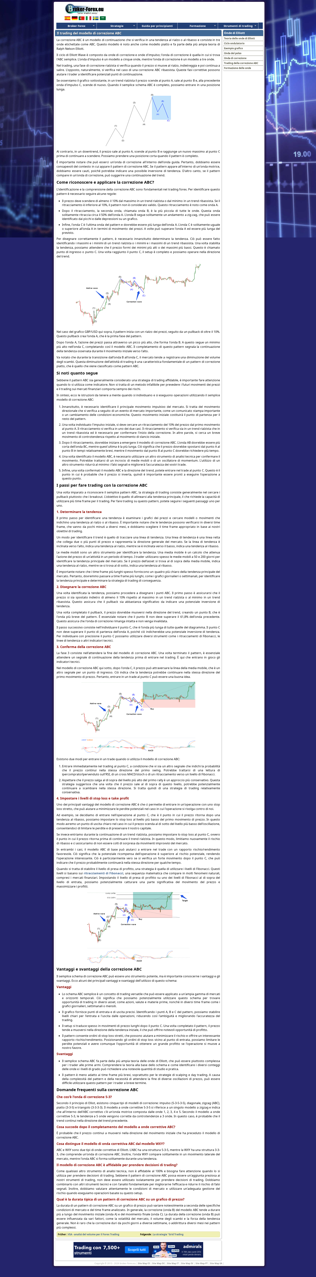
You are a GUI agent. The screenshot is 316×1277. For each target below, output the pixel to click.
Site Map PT (201, 1263)
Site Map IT (173, 1263)
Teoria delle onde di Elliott (239, 38)
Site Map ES (144, 1263)
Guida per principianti (157, 26)
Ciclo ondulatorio (234, 43)
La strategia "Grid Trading (168, 1234)
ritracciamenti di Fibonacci (103, 873)
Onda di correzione (235, 58)
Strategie (116, 26)
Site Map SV (187, 1263)
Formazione (198, 26)
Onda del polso (232, 53)
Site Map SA (216, 1263)
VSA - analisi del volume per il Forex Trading (93, 1234)
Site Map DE (158, 1263)
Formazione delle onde (237, 68)
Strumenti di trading (238, 26)
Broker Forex (76, 26)
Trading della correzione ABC (241, 63)
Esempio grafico (233, 48)
